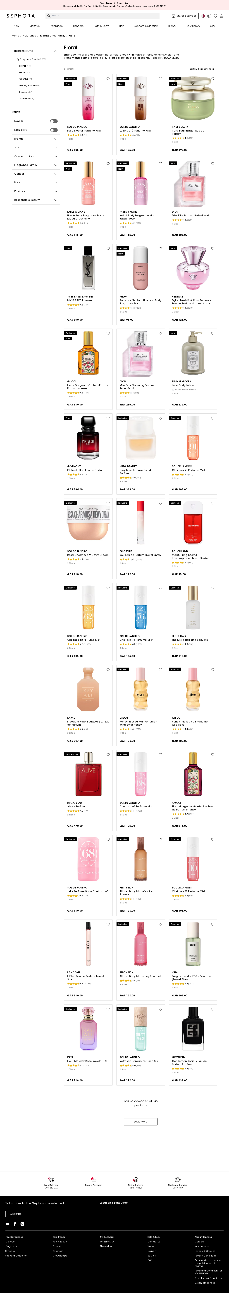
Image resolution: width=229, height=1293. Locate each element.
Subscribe (16, 1214)
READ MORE (171, 58)
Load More (140, 1122)
